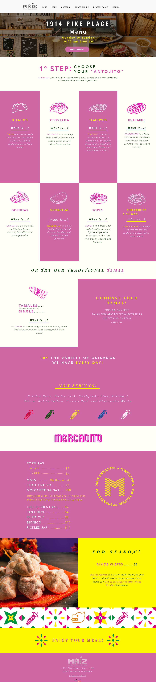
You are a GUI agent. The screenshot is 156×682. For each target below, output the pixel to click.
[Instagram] (79, 680)
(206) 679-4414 (77, 676)
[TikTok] (75, 680)
